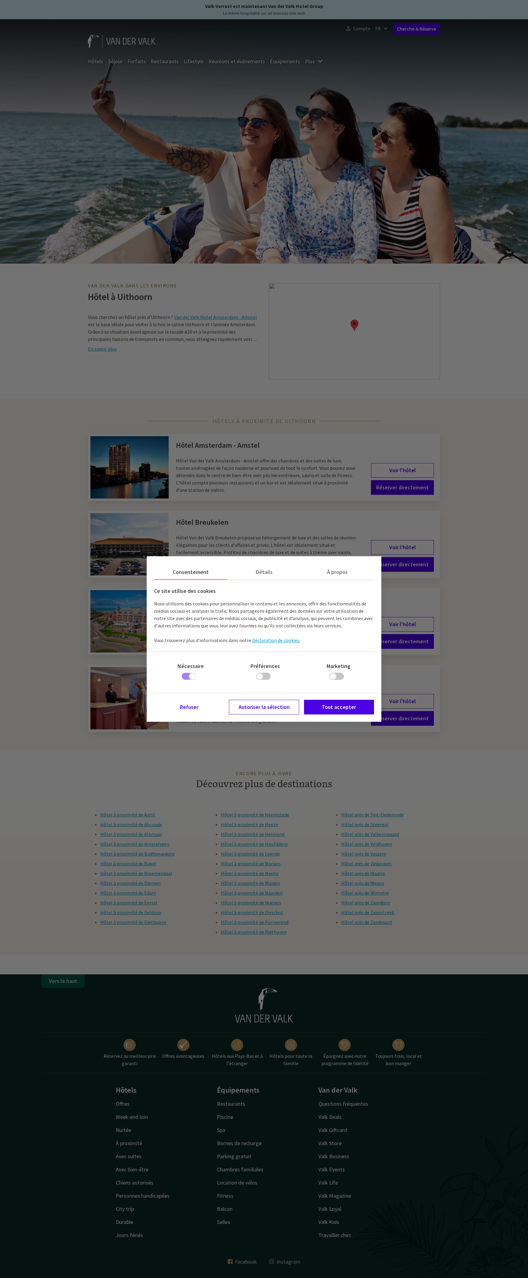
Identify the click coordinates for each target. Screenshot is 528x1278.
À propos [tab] (337, 571)
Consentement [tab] (191, 571)
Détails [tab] (264, 571)
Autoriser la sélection (264, 706)
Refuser (189, 706)
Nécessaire (191, 666)
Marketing (338, 666)
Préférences (265, 666)
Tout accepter (339, 706)
